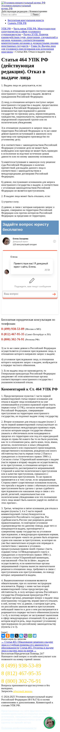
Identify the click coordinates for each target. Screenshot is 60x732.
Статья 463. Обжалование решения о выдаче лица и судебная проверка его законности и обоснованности (27, 645)
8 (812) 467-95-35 (12, 334)
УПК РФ (6, 28)
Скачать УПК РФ (17, 23)
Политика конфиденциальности (18, 728)
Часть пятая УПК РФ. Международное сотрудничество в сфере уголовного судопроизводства (28, 31)
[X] (17, 636)
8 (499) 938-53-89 (12, 329)
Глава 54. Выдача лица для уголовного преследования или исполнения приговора (28, 49)
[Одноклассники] (8, 636)
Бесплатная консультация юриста (26, 20)
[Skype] (21, 636)
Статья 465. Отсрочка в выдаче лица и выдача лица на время (27, 649)
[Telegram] (34, 636)
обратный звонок (22, 691)
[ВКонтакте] (3, 636)
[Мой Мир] (12, 636)
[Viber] (26, 636)
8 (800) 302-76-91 (12, 339)
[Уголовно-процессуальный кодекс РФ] (23, 2)
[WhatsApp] (30, 636)
